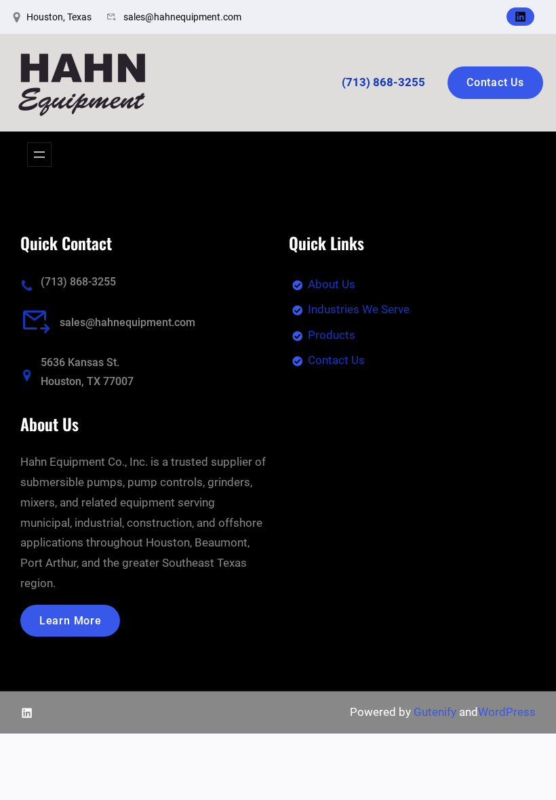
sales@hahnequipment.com (127, 322)
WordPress (507, 712)
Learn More (70, 620)
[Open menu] (39, 154)
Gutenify (435, 712)
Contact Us (495, 82)
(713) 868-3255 (78, 281)
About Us (331, 284)
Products (331, 335)
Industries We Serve (359, 309)
